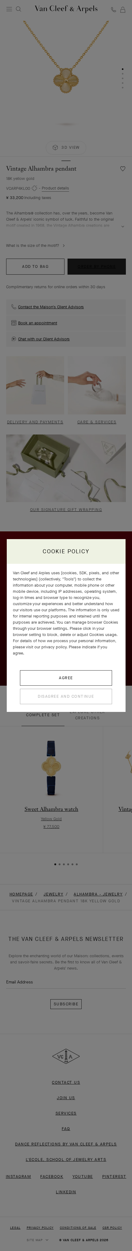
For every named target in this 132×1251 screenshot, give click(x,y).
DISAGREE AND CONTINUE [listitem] (66, 696)
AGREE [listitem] (66, 677)
